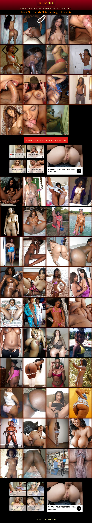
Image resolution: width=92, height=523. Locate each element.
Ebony (46, 3)
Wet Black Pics (64, 8)
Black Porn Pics (28, 8)
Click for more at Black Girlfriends (46, 140)
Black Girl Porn (46, 8)
